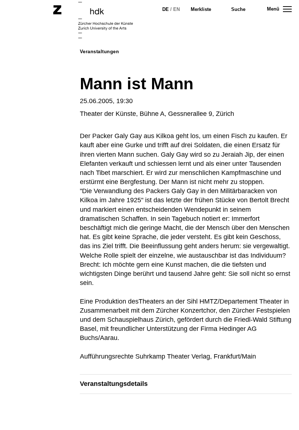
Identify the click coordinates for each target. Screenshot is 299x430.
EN (176, 9)
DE (165, 9)
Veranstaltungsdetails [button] (114, 383)
